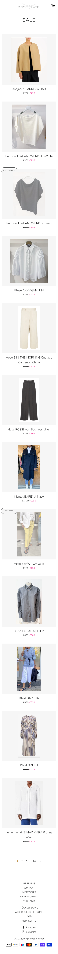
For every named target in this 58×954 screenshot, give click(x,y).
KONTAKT (29, 888)
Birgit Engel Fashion (33, 938)
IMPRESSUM (29, 892)
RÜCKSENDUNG (29, 907)
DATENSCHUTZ (29, 896)
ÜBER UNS (29, 883)
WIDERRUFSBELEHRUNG (29, 912)
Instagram (30, 932)
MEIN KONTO (29, 920)
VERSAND (29, 901)
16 (34, 861)
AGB (29, 916)
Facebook (30, 927)
